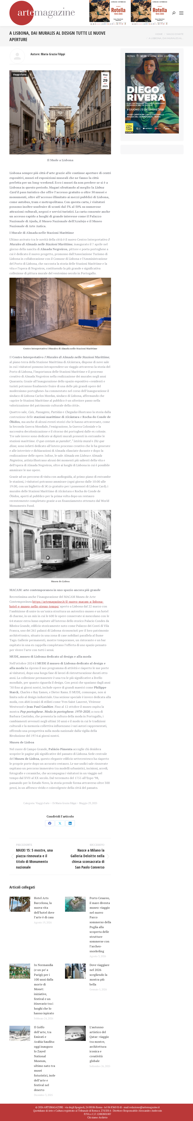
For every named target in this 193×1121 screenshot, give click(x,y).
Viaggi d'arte (19, 74)
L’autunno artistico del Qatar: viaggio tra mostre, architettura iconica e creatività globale (99, 1044)
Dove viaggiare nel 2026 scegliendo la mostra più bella (99, 974)
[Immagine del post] (19, 904)
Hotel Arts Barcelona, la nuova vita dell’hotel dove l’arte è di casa (44, 907)
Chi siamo (92, 1117)
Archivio (103, 1117)
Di (64, 803)
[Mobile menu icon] (181, 13)
